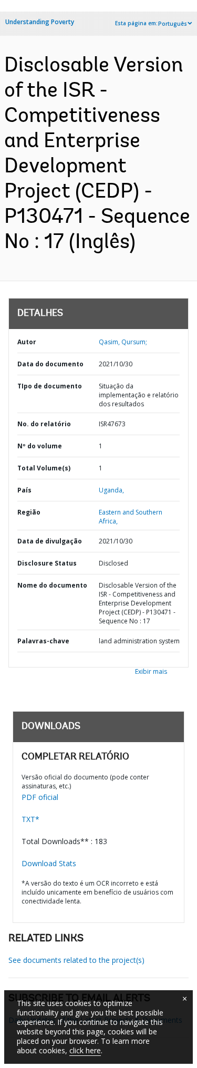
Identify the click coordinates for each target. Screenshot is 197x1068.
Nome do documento (52, 585)
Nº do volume (39, 445)
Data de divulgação (49, 541)
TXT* (30, 819)
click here (85, 1050)
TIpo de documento (49, 386)
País (24, 490)
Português (172, 23)
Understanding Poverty (39, 21)
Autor (26, 341)
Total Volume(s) (43, 468)
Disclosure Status (47, 563)
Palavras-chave (43, 640)
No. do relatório (44, 423)
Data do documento (50, 364)
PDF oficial (40, 797)
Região (28, 512)
